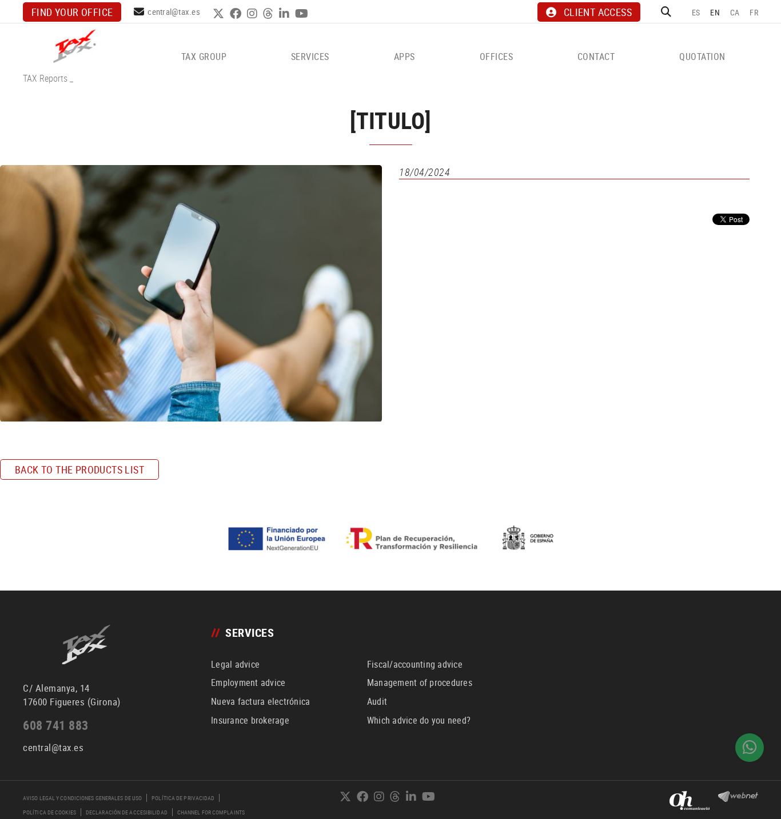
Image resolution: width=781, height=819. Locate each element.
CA (735, 12)
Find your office (72, 12)
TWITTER (220, 13)
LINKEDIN (285, 13)
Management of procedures (419, 682)
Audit (377, 701)
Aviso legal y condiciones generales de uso (82, 798)
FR (754, 12)
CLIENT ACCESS (598, 12)
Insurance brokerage (250, 720)
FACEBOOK (237, 13)
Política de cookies (49, 812)
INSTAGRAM (253, 13)
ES (696, 12)
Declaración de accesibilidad (127, 812)
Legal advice (235, 664)
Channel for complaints (211, 812)
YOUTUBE (303, 13)
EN (715, 12)
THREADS (269, 13)
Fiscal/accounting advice (415, 664)
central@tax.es (174, 11)
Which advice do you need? (419, 720)
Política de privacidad (183, 798)
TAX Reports (45, 78)
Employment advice (248, 682)
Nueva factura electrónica (260, 701)
